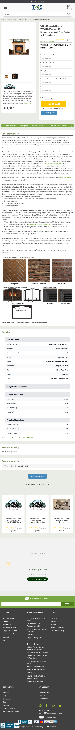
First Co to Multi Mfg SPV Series (36, 619)
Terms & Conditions (57, 628)
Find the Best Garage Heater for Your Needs (37, 657)
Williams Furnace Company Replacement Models (36, 648)
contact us (27, 103)
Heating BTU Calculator (35, 681)
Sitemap (6, 705)
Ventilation (6, 637)
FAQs (5, 696)
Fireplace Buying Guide (34, 638)
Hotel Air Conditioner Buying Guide (36, 662)
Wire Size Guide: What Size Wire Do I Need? (36, 677)
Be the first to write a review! (37, 579)
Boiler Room (7, 624)
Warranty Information (39, 126)
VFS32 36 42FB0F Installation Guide (16, 466)
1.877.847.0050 (39, 1)
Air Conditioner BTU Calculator (37, 653)
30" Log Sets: (44, 71)
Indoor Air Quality (9, 634)
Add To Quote (49, 113)
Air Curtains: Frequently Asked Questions (37, 630)
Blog (4, 702)
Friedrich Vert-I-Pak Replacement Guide (34, 625)
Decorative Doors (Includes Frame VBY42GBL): (53, 79)
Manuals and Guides (58, 126)
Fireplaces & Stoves (12, 19)
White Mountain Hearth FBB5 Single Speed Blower (61, 520)
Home (2, 19)
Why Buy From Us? (37, 476)
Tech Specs (23, 126)
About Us (6, 693)
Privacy (53, 624)
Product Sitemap (9, 708)
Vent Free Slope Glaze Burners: (49, 63)
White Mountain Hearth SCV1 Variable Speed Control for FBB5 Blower (13, 520)
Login (41, 692)
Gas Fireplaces (23, 19)
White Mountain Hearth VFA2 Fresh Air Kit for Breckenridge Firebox (37, 520)
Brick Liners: (47, 55)
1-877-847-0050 (44, 710)
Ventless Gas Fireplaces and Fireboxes (40, 19)
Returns (53, 621)
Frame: (42, 87)
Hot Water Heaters (9, 628)
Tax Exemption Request (11, 711)
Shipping (54, 618)
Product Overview (9, 126)
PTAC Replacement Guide (36, 673)
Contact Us (7, 699)
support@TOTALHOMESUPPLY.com (50, 713)
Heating (5, 621)
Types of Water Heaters (35, 667)
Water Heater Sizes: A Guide (36, 670)
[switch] (41, 717)
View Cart (42, 695)
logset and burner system (53, 164)
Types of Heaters (33, 644)
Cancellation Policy (57, 631)
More (5, 640)
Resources (30, 641)
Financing (30, 635)
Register (46, 692)
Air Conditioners (8, 618)
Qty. (41, 97)
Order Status (43, 699)
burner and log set (65, 178)
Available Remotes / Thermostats (39, 224)
